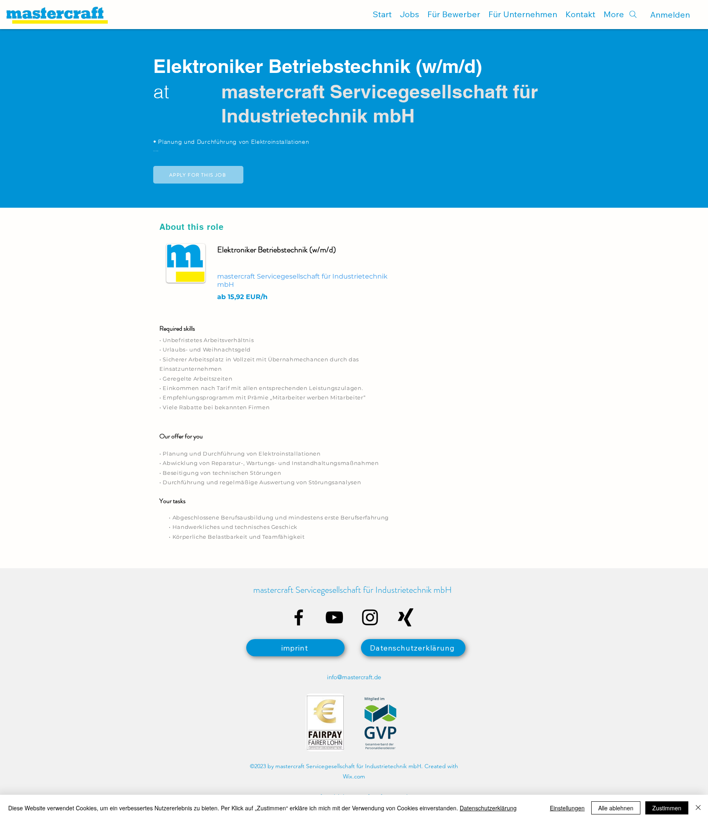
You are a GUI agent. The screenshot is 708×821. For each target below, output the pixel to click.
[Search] (633, 14)
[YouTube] (334, 617)
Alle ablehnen (615, 808)
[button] (198, 175)
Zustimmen (666, 808)
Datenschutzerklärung (488, 808)
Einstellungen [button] (567, 808)
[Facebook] (298, 617)
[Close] (698, 807)
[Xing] (405, 617)
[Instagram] (370, 617)
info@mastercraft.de (354, 677)
